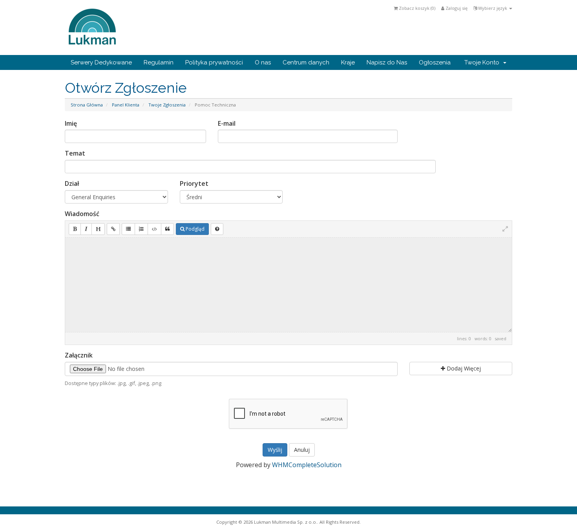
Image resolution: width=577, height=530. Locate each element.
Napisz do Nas (387, 62)
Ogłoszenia (435, 62)
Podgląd (194, 229)
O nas (263, 62)
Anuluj (302, 449)
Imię (71, 123)
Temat (75, 153)
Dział (72, 183)
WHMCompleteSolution (306, 464)
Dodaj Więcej (463, 368)
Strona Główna (87, 105)
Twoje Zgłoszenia (167, 105)
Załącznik (79, 355)
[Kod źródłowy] (154, 229)
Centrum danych (306, 62)
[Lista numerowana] (141, 229)
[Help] (217, 229)
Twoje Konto (483, 62)
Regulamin (158, 62)
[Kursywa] (86, 229)
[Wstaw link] (113, 229)
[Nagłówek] (98, 229)
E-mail (227, 123)
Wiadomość (82, 213)
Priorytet (194, 183)
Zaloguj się (455, 8)
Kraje (348, 62)
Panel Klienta (125, 105)
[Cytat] (167, 229)
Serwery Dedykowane (101, 62)
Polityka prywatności (214, 62)
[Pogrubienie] (75, 229)
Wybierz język (492, 8)
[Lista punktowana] (128, 229)
